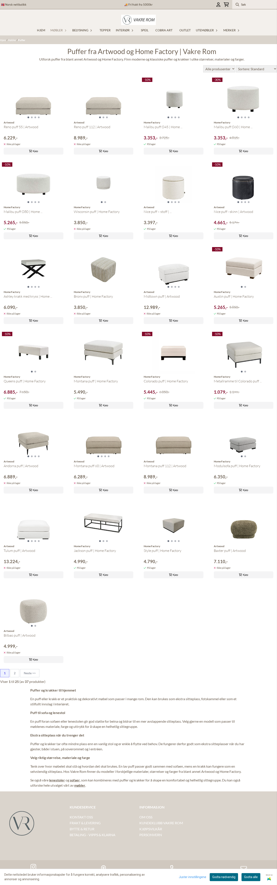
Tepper (105, 30)
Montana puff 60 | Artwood (94, 466)
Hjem (3, 40)
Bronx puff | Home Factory (93, 296)
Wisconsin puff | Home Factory (97, 211)
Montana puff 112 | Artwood (165, 466)
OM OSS (145, 817)
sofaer (75, 780)
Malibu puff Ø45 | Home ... (163, 127)
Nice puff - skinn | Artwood (233, 211)
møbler (79, 785)
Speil (144, 30)
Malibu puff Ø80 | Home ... (23, 211)
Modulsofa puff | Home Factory (237, 466)
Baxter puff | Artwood (230, 550)
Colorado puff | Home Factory (166, 381)
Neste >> (30, 673)
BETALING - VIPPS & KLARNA (92, 835)
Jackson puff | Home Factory (95, 550)
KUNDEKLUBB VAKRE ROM (161, 823)
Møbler (12, 40)
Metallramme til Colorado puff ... (238, 381)
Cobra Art (163, 30)
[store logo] (138, 20)
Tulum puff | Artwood (19, 550)
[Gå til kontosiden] (218, 5)
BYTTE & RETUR (82, 829)
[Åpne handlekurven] (226, 5)
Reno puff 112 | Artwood (92, 127)
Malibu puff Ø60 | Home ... (233, 127)
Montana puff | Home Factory (96, 381)
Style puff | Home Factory (162, 550)
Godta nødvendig (223, 877)
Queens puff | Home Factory (25, 381)
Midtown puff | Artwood (162, 296)
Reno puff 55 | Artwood (21, 127)
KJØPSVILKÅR (150, 829)
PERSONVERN (150, 835)
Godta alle (251, 877)
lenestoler (57, 780)
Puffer (21, 40)
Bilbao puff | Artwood (19, 635)
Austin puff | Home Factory (234, 296)
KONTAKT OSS (81, 817)
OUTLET (185, 30)
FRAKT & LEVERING (85, 823)
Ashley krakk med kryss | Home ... (28, 296)
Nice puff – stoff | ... (158, 211)
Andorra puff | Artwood (21, 466)
